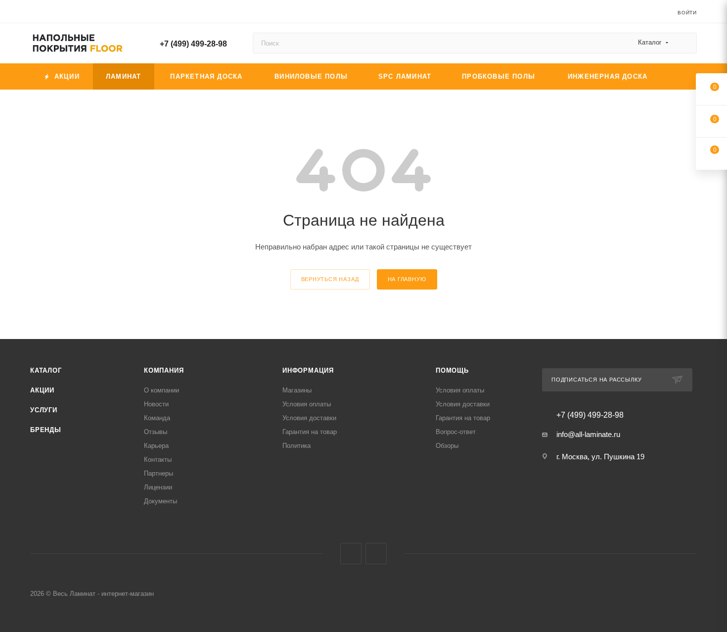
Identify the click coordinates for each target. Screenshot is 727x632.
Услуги (43, 410)
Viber (351, 553)
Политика (296, 445)
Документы (160, 501)
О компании (161, 390)
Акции (42, 390)
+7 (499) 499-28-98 (193, 44)
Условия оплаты (306, 404)
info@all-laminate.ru (588, 434)
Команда (157, 418)
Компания (163, 370)
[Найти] (685, 43)
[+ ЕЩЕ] (680, 76)
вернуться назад (330, 279)
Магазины (297, 390)
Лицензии (158, 487)
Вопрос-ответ (456, 432)
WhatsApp (376, 553)
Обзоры (447, 445)
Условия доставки (309, 418)
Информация (308, 370)
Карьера (156, 445)
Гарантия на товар (309, 432)
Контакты (158, 459)
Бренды (45, 430)
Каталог (46, 370)
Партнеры (158, 473)
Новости (156, 404)
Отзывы (155, 432)
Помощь (452, 370)
